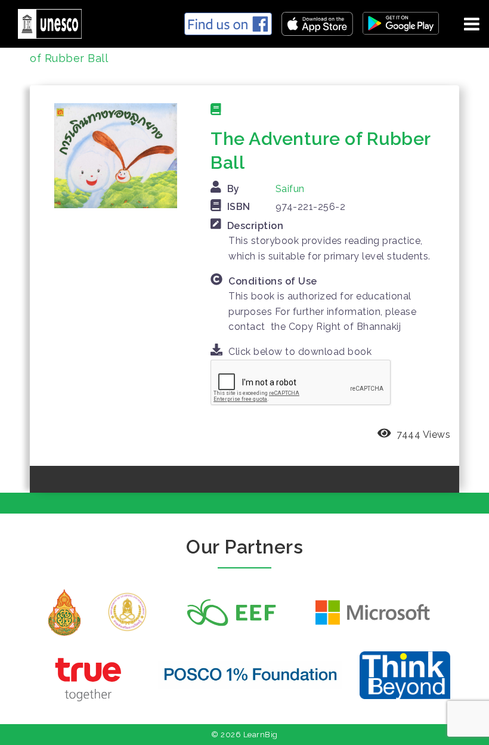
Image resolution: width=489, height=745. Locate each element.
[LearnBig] (45, 21)
